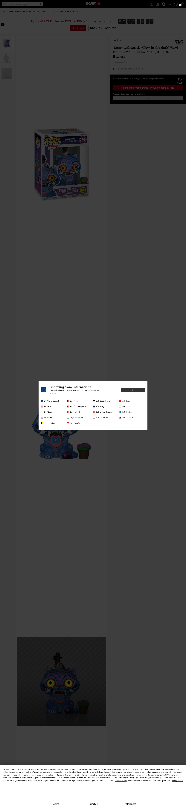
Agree (56, 804)
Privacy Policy (177, 780)
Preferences (130, 803)
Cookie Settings (121, 780)
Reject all (93, 804)
